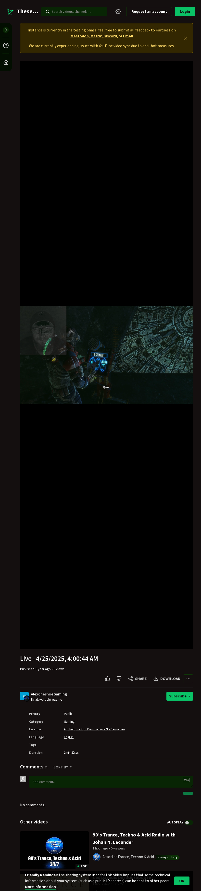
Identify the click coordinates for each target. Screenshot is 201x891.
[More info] (6, 45)
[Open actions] (188, 678)
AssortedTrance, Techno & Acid (128, 857)
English (69, 737)
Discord (110, 36)
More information (40, 887)
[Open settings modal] (118, 11)
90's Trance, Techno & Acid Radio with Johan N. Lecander (134, 839)
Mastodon (80, 36)
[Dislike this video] (119, 679)
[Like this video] (107, 679)
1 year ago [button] (43, 669)
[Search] (48, 11)
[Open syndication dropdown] (46, 767)
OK (181, 881)
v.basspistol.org (167, 857)
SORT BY (61, 767)
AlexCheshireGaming (49, 694)
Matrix (96, 36)
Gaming (69, 722)
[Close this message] (185, 38)
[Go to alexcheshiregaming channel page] (26, 698)
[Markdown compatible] (186, 780)
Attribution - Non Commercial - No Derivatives (94, 729)
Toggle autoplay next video (189, 822)
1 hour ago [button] (101, 848)
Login (185, 11)
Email (128, 36)
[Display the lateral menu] (6, 30)
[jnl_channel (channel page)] (96, 857)
